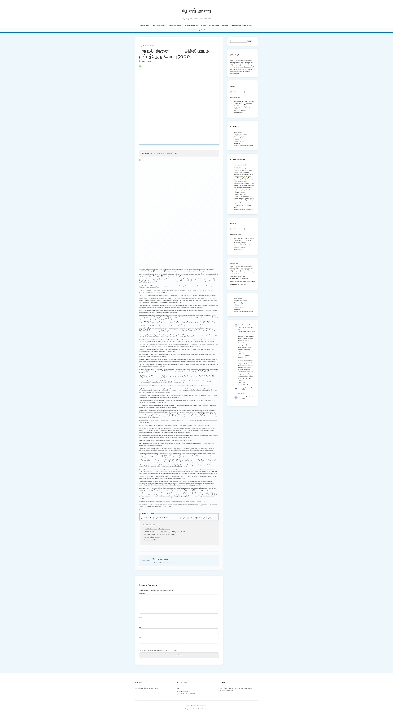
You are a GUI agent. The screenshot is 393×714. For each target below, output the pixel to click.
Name (141, 617)
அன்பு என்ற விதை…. (249, 198)
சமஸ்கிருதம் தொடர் (183, 691)
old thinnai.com (234, 69)
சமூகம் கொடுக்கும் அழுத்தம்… (242, 178)
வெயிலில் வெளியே (151, 540)
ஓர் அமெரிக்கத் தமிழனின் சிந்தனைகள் (156, 517)
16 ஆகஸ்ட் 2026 (201, 30)
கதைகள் (203, 25)
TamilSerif (252, 281)
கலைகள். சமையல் (214, 25)
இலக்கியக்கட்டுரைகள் (175, 25)
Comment (142, 593)
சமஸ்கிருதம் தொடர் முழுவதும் (238, 284)
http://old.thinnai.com (236, 278)
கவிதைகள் (225, 25)
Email (141, 627)
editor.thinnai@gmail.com (247, 64)
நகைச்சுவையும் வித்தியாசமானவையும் (242, 25)
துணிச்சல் (242, 192)
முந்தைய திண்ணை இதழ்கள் (186, 693)
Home (179, 688)
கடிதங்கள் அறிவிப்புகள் (191, 25)
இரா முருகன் (147, 61)
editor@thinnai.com (245, 62)
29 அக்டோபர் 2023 (171, 153)
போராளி (246, 194)
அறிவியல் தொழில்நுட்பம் (159, 25)
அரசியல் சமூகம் (145, 25)
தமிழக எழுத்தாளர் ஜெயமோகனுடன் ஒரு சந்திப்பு (198, 517)
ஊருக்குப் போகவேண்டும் (153, 537)
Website (141, 637)
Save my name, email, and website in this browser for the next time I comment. (158, 650)
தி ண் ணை (197, 10)
